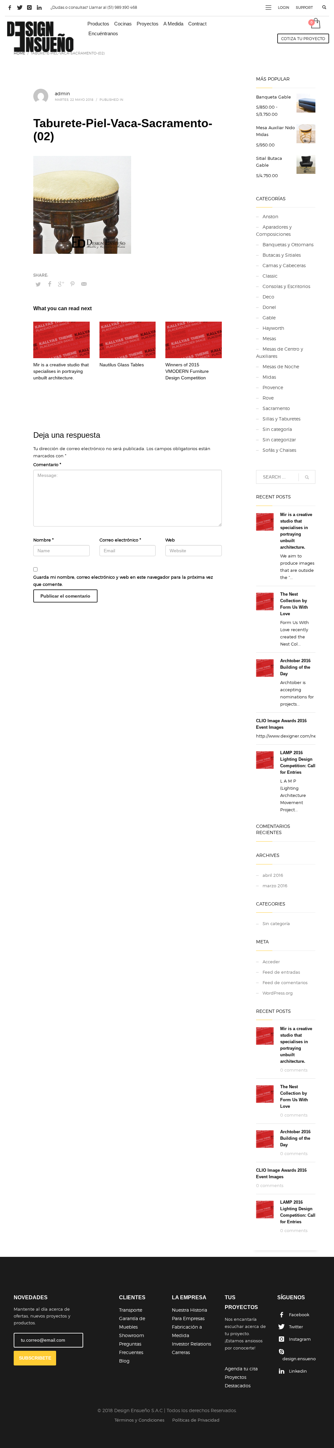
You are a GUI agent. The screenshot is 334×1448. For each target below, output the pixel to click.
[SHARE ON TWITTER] (38, 284)
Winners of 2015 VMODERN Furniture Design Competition (187, 371)
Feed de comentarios (285, 982)
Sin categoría (277, 429)
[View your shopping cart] (315, 23)
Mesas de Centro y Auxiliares (279, 352)
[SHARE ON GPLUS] (61, 284)
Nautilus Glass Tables (121, 364)
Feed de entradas (281, 972)
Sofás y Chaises (279, 450)
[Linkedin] (39, 7)
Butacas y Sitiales (282, 255)
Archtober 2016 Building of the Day (295, 667)
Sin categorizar (279, 439)
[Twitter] (19, 7)
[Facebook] (10, 7)
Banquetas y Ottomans (288, 244)
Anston (270, 216)
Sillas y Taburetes (281, 418)
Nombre (43, 539)
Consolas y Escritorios (286, 286)
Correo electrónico (120, 539)
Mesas (269, 338)
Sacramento (276, 408)
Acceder (271, 961)
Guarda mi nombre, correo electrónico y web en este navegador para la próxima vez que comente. (123, 580)
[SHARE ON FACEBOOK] (49, 284)
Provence (273, 387)
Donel (269, 307)
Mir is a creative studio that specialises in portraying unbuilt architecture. (61, 371)
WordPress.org (278, 993)
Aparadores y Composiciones (274, 230)
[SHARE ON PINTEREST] (72, 284)
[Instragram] (29, 7)
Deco (268, 296)
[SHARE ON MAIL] (84, 284)
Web (170, 539)
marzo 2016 (275, 885)
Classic (270, 276)
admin (62, 93)
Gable (269, 317)
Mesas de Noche (281, 366)
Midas (269, 377)
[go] (306, 477)
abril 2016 (273, 875)
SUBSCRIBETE (35, 1358)
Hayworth (273, 328)
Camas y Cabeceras (284, 265)
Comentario (47, 464)
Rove (268, 398)
